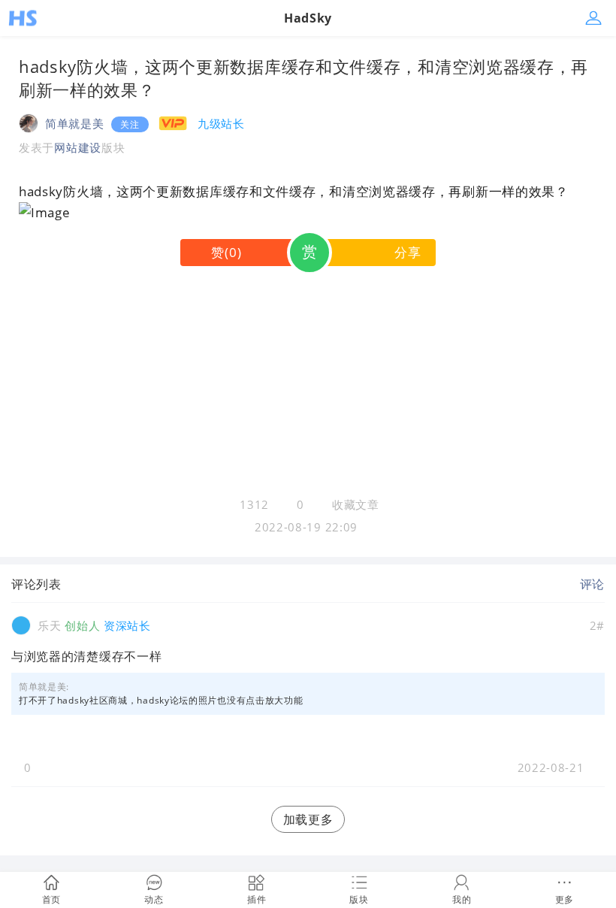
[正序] (73, 584)
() (226, 252)
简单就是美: (44, 686)
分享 (407, 252)
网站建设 (77, 147)
